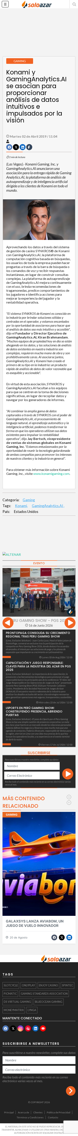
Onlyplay (28, 985)
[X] (13, 1028)
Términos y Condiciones (30, 1117)
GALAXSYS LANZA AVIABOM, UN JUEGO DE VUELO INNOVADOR (35, 923)
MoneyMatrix (14, 1010)
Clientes (38, 1112)
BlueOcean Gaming (48, 1001)
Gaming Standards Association (44, 993)
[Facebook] (5, 1028)
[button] (74, 4)
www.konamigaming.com (51, 473)
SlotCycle (11, 985)
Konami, (21, 506)
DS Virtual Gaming (17, 1001)
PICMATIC (10, 993)
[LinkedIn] (35, 1028)
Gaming (29, 500)
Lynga (32, 1010)
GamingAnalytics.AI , (48, 506)
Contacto (53, 1117)
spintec (67, 985)
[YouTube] (43, 1028)
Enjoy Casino (48, 985)
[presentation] (8, 623)
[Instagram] (20, 1028)
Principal (9, 1112)
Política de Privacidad (58, 1112)
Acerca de (23, 1112)
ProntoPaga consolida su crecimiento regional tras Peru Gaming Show (38, 634)
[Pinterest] (28, 1028)
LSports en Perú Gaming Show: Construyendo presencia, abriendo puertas (34, 711)
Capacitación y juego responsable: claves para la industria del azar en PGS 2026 (38, 666)
